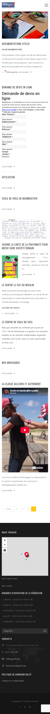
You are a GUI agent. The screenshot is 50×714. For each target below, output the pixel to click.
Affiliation (8, 177)
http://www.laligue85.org (16, 665)
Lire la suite (24, 72)
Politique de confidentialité (13, 681)
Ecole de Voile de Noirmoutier (19, 198)
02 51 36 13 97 (12, 652)
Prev (9, 509)
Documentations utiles (16, 44)
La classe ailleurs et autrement (21, 384)
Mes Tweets (7, 586)
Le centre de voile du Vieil (17, 322)
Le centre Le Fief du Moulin (18, 285)
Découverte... (13, 72)
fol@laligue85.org (13, 659)
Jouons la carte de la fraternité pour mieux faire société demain (25, 246)
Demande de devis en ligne (17, 87)
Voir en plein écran (9, 578)
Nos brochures (11, 363)
